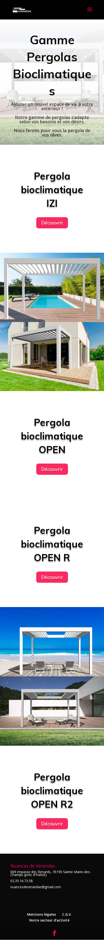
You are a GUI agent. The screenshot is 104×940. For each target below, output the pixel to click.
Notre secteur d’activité (49, 920)
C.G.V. (67, 914)
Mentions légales (41, 914)
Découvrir (52, 223)
